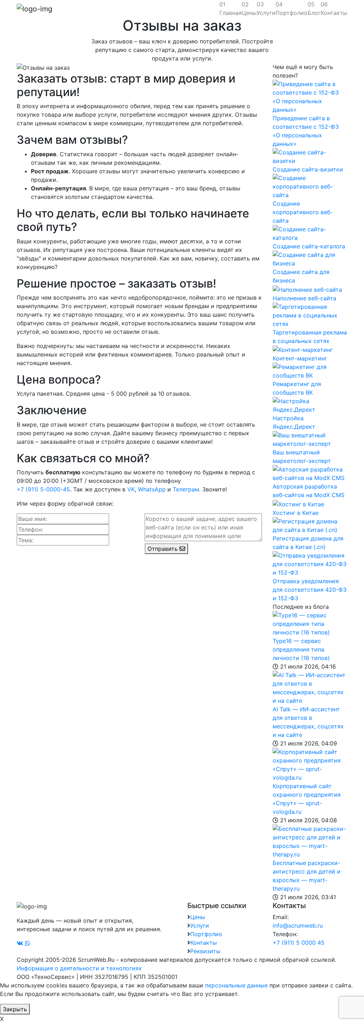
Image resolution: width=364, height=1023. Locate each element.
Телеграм (186, 489)
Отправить (164, 548)
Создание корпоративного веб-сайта (303, 212)
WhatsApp (152, 489)
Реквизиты (205, 951)
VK (131, 489)
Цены (249, 8)
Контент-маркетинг (300, 358)
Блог (314, 8)
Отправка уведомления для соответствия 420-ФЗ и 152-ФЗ (310, 590)
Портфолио (291, 8)
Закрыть (15, 1009)
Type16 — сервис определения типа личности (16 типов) (301, 649)
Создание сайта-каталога (309, 246)
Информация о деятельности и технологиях (79, 968)
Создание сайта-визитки (308, 169)
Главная (230, 8)
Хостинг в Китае (295, 512)
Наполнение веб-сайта (304, 298)
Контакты (334, 8)
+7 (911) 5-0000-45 (43, 489)
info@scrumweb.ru (298, 925)
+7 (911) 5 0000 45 (299, 942)
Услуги (266, 8)
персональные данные (236, 985)
